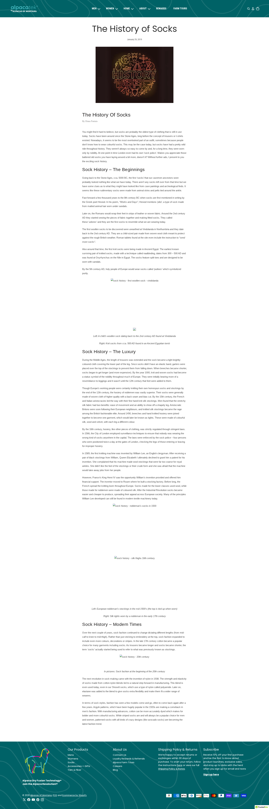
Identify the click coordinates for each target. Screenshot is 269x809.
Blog (115, 769)
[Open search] (248, 8)
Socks (71, 762)
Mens (71, 755)
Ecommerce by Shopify (74, 795)
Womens (73, 758)
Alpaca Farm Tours (123, 762)
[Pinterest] (38, 800)
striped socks (129, 715)
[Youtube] (33, 800)
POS (55, 795)
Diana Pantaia (91, 121)
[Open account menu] (253, 8)
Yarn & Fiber (74, 769)
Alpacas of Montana (41, 795)
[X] (24, 800)
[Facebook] (29, 800)
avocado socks (156, 719)
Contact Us (119, 755)
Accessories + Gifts (79, 766)
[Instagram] (42, 800)
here (179, 765)
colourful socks (107, 715)
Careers (117, 766)
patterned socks (103, 719)
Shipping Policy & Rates (171, 768)
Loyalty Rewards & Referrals (129, 758)
